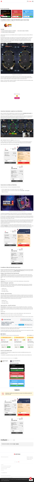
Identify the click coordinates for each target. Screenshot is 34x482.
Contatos (2, 464)
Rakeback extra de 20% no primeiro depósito (15, 374)
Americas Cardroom (15, 373)
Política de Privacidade (4, 468)
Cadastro (9, 16)
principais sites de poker (27, 113)
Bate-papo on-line (29, 324)
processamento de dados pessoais (21, 479)
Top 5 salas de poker (5, 8)
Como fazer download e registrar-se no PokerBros (8, 30)
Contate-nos (2, 281)
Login (30, 1)
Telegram (21, 324)
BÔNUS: (5, 14)
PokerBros (16, 358)
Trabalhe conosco (29, 459)
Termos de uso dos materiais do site (5, 475)
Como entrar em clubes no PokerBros (23, 30)
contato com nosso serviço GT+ (19, 270)
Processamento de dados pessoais (5, 467)
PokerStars (6, 225)
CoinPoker (13, 365)
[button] (33, 342)
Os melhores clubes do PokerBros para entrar (8, 32)
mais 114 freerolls (29, 335)
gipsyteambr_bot (4, 472)
